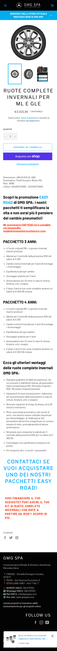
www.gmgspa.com (25, 597)
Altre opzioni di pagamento (28, 164)
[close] (52, 636)
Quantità (7, 129)
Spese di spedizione (29, 118)
